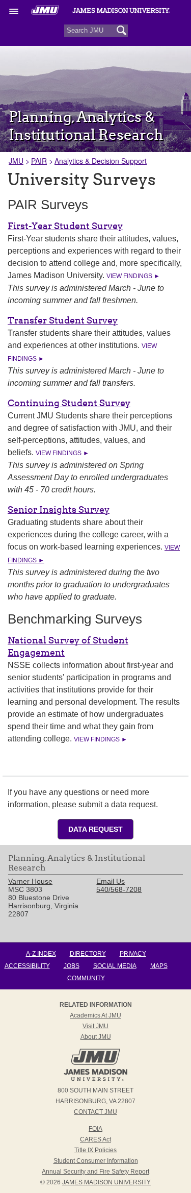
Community (86, 978)
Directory (88, 953)
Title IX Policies (95, 1150)
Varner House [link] (30, 881)
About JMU (95, 1036)
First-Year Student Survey (65, 225)
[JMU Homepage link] (95, 1079)
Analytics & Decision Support (100, 161)
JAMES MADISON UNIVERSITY (106, 1182)
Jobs (71, 966)
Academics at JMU (95, 1015)
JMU (16, 161)
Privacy (133, 953)
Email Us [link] (110, 881)
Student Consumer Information (95, 1160)
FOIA (95, 1128)
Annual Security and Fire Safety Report (95, 1171)
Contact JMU (95, 1111)
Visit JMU (95, 1026)
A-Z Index (41, 953)
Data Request (95, 829)
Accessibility (27, 966)
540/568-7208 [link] (119, 889)
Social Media (115, 966)
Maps (159, 966)
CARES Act (95, 1139)
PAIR (39, 161)
